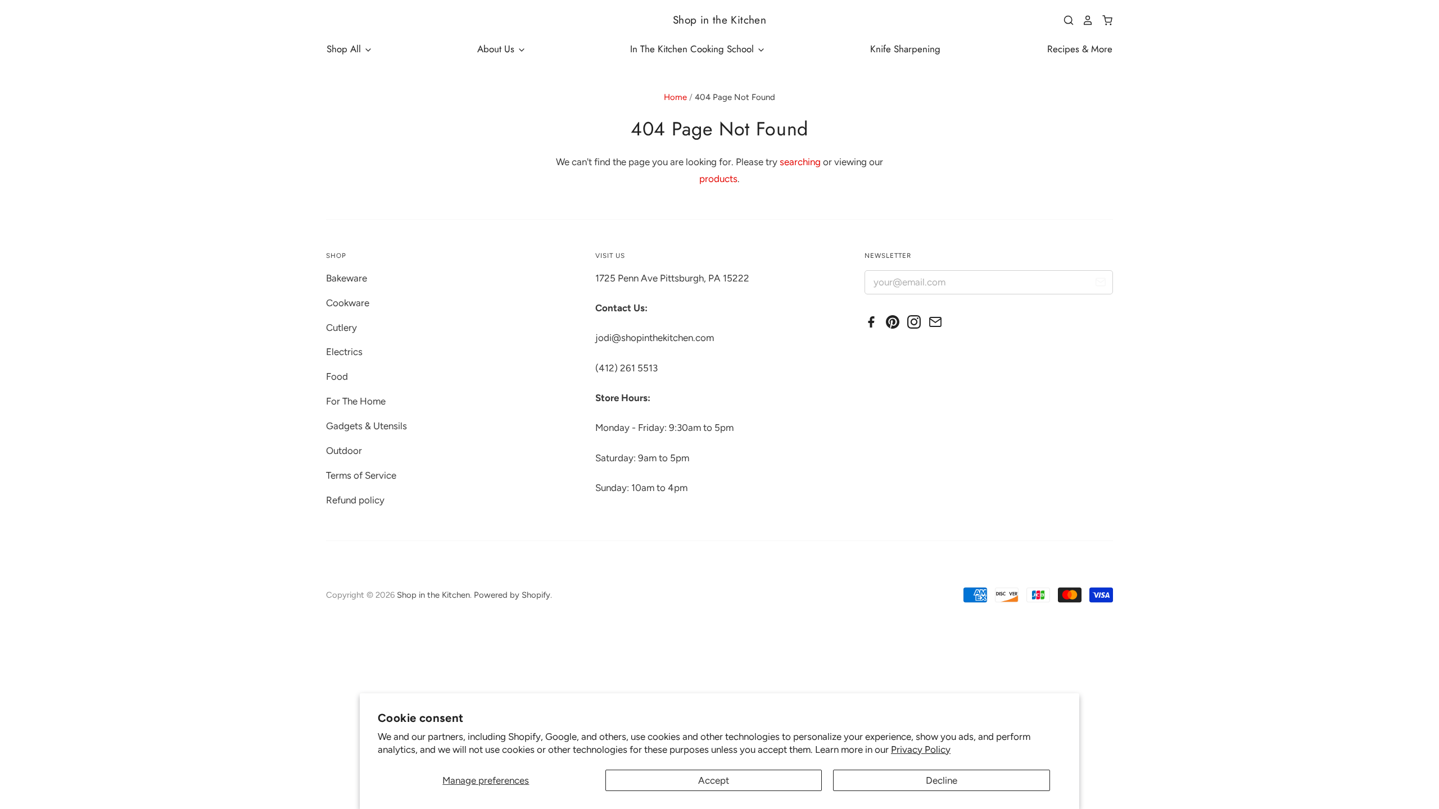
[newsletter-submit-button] (1100, 284)
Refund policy (355, 500)
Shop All (345, 49)
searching (800, 161)
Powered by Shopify (512, 595)
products (718, 178)
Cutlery (341, 327)
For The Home (356, 401)
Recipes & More (1079, 49)
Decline (941, 780)
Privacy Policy (921, 749)
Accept (713, 780)
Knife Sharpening (905, 49)
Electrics (344, 351)
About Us (497, 49)
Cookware (347, 302)
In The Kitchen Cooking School (693, 49)
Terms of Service (361, 475)
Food (337, 376)
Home (675, 97)
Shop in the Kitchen (719, 20)
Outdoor (344, 450)
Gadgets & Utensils (366, 425)
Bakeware (346, 278)
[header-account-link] (1083, 20)
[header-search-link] (1064, 20)
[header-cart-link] (1103, 20)
